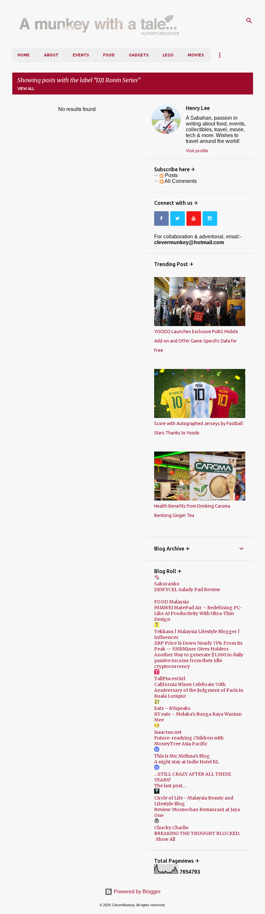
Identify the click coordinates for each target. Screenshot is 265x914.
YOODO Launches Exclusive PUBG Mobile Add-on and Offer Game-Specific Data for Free (196, 341)
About (51, 55)
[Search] (249, 20)
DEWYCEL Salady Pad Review (187, 589)
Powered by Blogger (136, 891)
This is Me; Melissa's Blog (182, 756)
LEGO (168, 55)
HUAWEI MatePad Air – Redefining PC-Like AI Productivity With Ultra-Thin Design (198, 613)
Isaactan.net (168, 732)
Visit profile (197, 150)
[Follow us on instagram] (210, 218)
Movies (196, 55)
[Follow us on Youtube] (193, 218)
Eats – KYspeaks (172, 708)
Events (81, 55)
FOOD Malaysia (171, 602)
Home (23, 55)
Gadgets (138, 55)
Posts (171, 175)
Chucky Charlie (171, 827)
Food (109, 55)
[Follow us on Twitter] (177, 218)
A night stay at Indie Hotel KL (186, 762)
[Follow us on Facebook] (161, 218)
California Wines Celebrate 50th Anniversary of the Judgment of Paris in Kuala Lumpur (198, 690)
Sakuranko (166, 584)
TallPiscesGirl (169, 678)
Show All (165, 839)
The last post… (170, 786)
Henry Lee (198, 108)
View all (25, 88)
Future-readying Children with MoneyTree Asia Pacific (189, 741)
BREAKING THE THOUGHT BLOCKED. (197, 833)
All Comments (180, 181)
